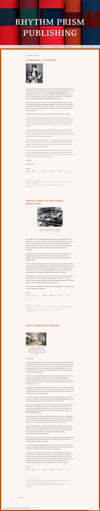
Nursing (36, 484)
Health (58, 480)
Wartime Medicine (49, 481)
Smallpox (51, 184)
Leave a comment (29, 186)
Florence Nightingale (52, 480)
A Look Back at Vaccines (41, 60)
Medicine (56, 181)
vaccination (56, 184)
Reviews (52, 309)
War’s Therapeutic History (42, 325)
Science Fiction (64, 306)
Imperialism (60, 483)
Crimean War (40, 480)
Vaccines (32, 183)
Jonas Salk (51, 181)
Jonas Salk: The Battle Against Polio (57, 93)
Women (35, 183)
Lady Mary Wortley (40, 184)
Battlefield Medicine (38, 483)
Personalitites (61, 181)
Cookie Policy (27, 508)
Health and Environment (42, 181)
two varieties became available (46, 104)
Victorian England (47, 484)
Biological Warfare (32, 309)
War (27, 307)
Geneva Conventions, (31, 410)
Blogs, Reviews (68, 46)
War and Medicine (58, 484)
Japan (55, 306)
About (35, 46)
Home (29, 46)
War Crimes (30, 307)
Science (27, 183)
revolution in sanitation (61, 399)
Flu (29, 184)
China (39, 309)
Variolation (62, 184)
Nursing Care (33, 481)
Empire (44, 480)
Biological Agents (41, 306)
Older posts (21, 497)
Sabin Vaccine (69, 181)
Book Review (43, 46)
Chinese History (49, 306)
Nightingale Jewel (30, 484)
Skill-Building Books (55, 46)
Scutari (40, 484)
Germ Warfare (44, 309)
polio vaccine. (57, 449)
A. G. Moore (37, 180)
